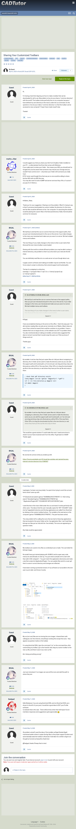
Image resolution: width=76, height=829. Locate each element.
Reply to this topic (64, 79)
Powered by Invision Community (38, 826)
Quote (29, 117)
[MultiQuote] (24, 117)
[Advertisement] (38, 33)
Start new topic (47, 79)
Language (34, 822)
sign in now (44, 760)
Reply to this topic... (20, 770)
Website (11, 248)
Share (55, 70)
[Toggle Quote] (26, 295)
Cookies (42, 822)
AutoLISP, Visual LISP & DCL (26, 71)
